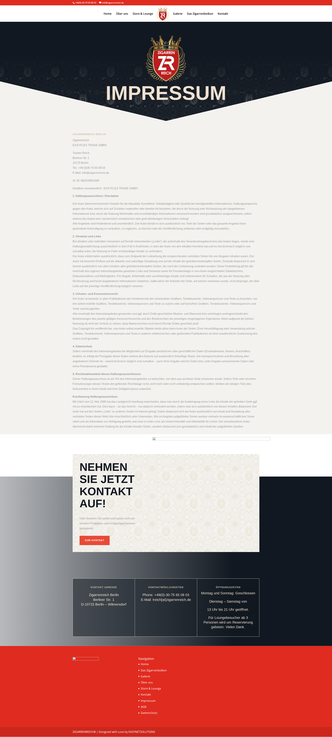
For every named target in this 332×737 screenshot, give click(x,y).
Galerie (177, 14)
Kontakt (223, 14)
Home (108, 14)
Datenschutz (149, 713)
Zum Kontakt (94, 540)
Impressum (148, 701)
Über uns (122, 14)
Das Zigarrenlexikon (200, 14)
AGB (143, 707)
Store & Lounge (143, 14)
